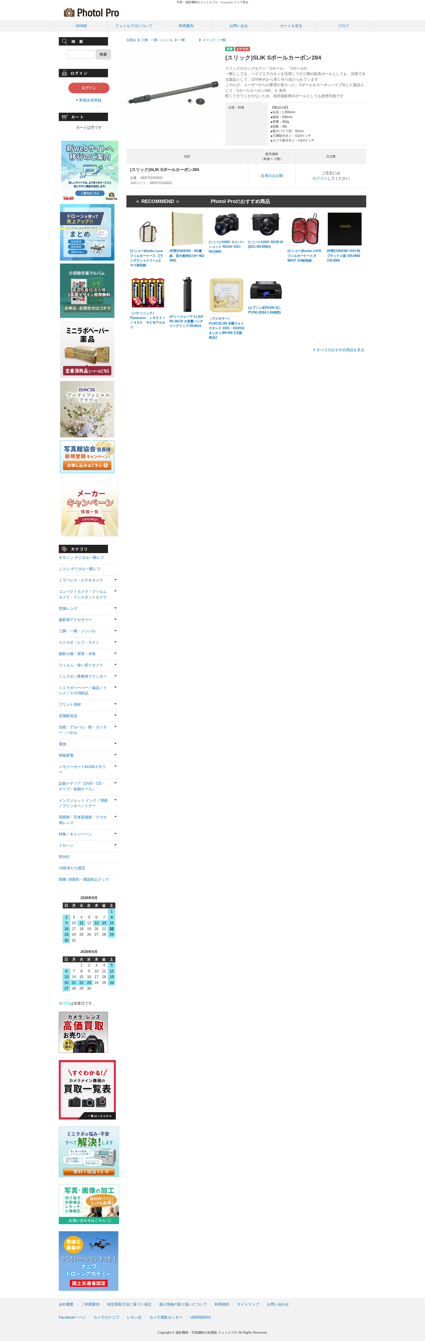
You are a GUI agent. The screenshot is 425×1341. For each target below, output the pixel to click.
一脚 (187, 40)
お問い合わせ (278, 1304)
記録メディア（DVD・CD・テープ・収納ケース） (82, 786)
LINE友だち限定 (72, 868)
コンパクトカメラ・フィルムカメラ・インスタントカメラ (83, 594)
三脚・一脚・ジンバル (157, 40)
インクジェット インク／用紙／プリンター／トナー (83, 803)
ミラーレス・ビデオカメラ (81, 580)
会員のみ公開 (272, 175)
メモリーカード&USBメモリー (82, 769)
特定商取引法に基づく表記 (129, 1304)
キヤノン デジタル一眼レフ (81, 557)
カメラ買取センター (165, 1317)
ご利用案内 (90, 1304)
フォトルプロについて (133, 26)
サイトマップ (248, 1304)
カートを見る (291, 26)
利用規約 (222, 1304)
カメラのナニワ (106, 1317)
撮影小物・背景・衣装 (77, 654)
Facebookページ (72, 1317)
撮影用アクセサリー (75, 620)
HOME (81, 26)
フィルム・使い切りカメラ (81, 665)
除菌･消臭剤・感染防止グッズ (84, 879)
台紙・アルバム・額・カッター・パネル (83, 730)
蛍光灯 (64, 857)
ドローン (66, 845)
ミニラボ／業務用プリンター (83, 676)
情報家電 (66, 755)
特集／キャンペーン (75, 834)
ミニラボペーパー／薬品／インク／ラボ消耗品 (83, 690)
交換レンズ (68, 608)
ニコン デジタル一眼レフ (79, 569)
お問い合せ (238, 26)
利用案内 (186, 26)
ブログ (343, 26)
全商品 (131, 40)
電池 (62, 744)
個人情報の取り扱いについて (183, 1304)
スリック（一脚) (214, 40)
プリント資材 (70, 704)
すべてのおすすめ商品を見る (340, 350)
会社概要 (66, 1304)
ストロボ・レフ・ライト (79, 642)
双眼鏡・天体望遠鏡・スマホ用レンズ (83, 820)
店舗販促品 (68, 716)
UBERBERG (200, 1317)
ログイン (320, 178)
